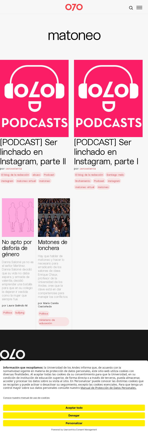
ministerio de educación (47, 321)
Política (7, 312)
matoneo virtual (26, 180)
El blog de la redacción (15, 174)
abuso (36, 174)
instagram (7, 180)
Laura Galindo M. (17, 305)
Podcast (49, 174)
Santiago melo (115, 174)
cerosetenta (14, 168)
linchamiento (82, 180)
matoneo (44, 180)
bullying (19, 312)
